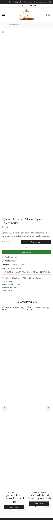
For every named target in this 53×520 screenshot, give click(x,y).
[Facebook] (18, 6)
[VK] (11, 269)
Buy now (27, 252)
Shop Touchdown (40, 2)
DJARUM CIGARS (14, 25)
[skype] (19, 269)
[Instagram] (26, 6)
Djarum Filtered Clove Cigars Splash (39, 496)
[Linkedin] (35, 6)
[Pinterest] (14, 269)
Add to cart (37, 242)
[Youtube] (31, 6)
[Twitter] (22, 6)
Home (4, 25)
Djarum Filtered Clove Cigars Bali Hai (14, 498)
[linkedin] (17, 269)
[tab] (8, 272)
